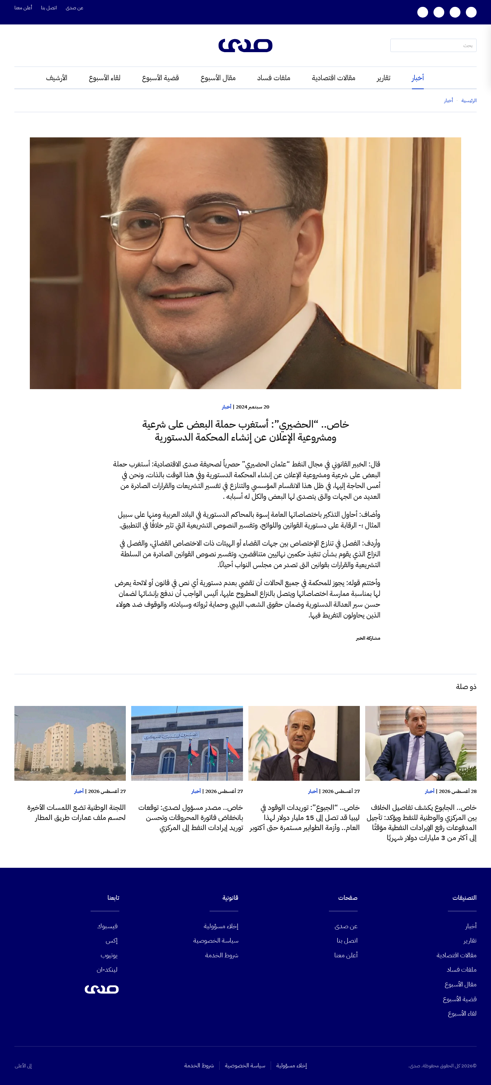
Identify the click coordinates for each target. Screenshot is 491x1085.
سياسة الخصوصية (215, 940)
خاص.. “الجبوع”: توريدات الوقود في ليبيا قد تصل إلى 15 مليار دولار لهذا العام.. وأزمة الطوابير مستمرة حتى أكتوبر (305, 817)
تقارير (383, 77)
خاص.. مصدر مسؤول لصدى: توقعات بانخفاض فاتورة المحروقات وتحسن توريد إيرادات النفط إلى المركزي (190, 817)
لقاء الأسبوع (104, 77)
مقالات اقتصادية (333, 77)
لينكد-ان (107, 969)
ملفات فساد (273, 77)
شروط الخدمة (221, 955)
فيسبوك (107, 926)
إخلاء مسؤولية (221, 926)
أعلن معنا (23, 8)
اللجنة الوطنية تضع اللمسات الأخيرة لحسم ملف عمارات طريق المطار (76, 812)
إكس (112, 940)
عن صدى (74, 8)
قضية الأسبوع (160, 77)
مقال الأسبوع (218, 77)
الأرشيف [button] (56, 77)
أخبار (418, 77)
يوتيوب (109, 955)
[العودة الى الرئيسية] (245, 45)
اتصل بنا (49, 8)
